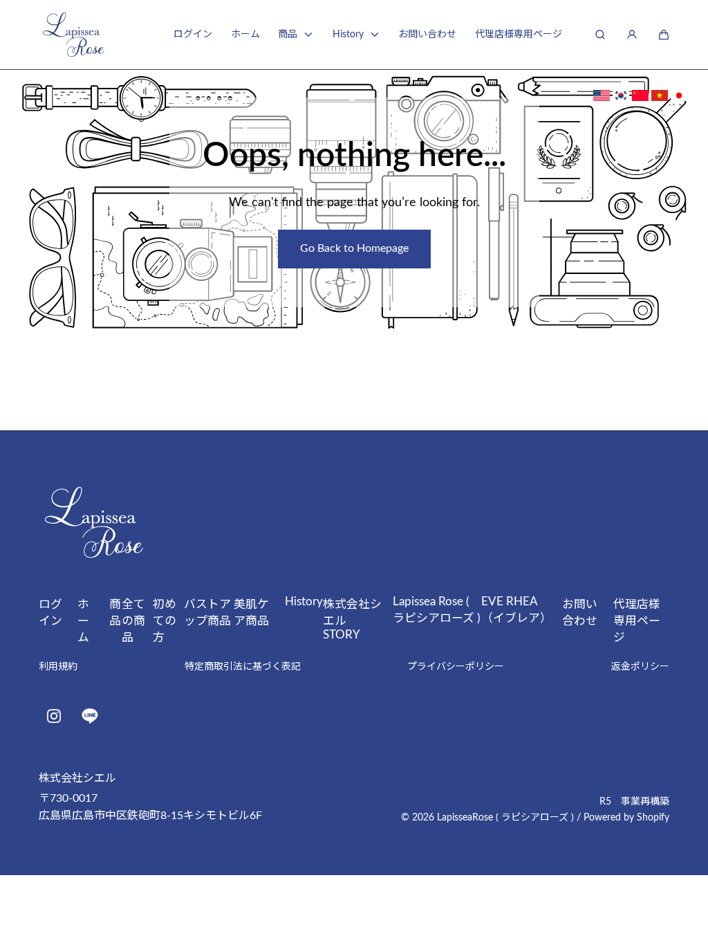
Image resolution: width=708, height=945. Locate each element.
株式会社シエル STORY (352, 619)
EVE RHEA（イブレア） (514, 610)
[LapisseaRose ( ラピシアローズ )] (73, 34)
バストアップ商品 (207, 612)
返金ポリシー (640, 667)
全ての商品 (133, 620)
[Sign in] (631, 34)
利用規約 (58, 667)
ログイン (193, 34)
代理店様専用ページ (518, 34)
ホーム (245, 34)
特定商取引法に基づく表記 (243, 667)
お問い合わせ (427, 34)
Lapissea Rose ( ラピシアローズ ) (437, 610)
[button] (663, 34)
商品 (287, 34)
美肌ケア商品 (251, 612)
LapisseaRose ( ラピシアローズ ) (505, 818)
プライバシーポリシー (455, 667)
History (348, 34)
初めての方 (164, 620)
